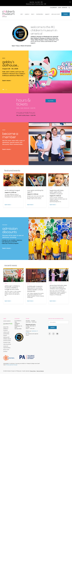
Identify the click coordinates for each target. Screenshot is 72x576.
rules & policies (7, 344)
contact (5, 351)
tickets (66, 14)
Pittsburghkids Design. (12, 364)
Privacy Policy (33, 371)
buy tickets (50, 100)
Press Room (6, 349)
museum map (6, 342)
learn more (6, 80)
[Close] (70, 2)
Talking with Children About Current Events (7, 339)
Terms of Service (40, 371)
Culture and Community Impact (6, 334)
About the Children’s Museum (5, 328)
